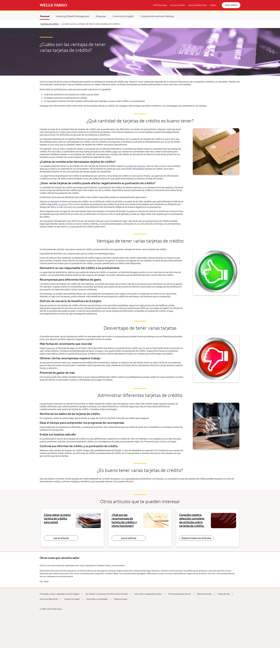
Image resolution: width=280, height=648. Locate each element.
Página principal (120, 599)
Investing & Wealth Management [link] (72, 16)
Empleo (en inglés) (72, 599)
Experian (62, 204)
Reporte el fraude (204, 594)
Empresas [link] (101, 16)
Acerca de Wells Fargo (49, 599)
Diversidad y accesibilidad (97, 599)
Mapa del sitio (224, 594)
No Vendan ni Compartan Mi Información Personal (107, 594)
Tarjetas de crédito (49, 23)
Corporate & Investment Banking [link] (157, 16)
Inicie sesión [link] (231, 5)
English (213, 5)
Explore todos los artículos (196, 538)
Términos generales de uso (179, 594)
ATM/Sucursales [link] (160, 5)
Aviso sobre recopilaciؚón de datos (148, 594)
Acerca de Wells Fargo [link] (197, 5)
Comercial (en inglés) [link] (123, 16)
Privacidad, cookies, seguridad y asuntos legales (59, 594)
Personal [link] (44, 16)
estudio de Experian (135, 166)
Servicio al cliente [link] (177, 5)
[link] (53, 5)
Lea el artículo (61, 538)
